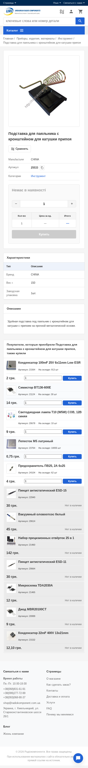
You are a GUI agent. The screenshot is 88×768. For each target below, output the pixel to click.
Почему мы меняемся (59, 714)
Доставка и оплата (58, 696)
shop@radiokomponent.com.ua (21, 702)
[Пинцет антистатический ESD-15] (11, 493)
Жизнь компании (13, 733)
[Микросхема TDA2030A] (11, 588)
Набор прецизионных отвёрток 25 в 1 (46, 538)
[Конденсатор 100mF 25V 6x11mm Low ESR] (11, 365)
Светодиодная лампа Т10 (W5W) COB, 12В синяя (50, 414)
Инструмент (65, 38)
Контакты (52, 690)
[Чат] (78, 758)
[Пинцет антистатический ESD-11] (11, 564)
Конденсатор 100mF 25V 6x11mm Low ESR (49, 362)
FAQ (49, 708)
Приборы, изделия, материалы (36, 38)
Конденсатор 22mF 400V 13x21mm (43, 633)
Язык (56, 3)
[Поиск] (80, 20)
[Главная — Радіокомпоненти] (29, 11)
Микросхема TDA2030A (35, 585)
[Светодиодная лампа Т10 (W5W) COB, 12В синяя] (11, 415)
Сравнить (62, 11)
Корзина (81, 11)
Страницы (8, 3)
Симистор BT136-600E (34, 387)
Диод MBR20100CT (32, 609)
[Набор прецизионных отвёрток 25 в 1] (11, 541)
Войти (71, 11)
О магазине (53, 678)
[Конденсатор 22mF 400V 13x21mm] (11, 636)
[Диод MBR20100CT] (11, 612)
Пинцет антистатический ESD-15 (42, 490)
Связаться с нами (72, 3)
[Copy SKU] (42, 167)
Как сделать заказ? (58, 684)
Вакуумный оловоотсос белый (41, 514)
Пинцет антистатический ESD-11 (42, 561)
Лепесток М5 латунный (35, 441)
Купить (44, 234)
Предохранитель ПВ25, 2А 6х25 (41, 465)
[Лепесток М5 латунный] (11, 444)
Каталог (12, 30)
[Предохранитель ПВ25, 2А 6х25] (11, 468)
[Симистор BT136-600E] (11, 390)
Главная (8, 38)
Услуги (50, 702)
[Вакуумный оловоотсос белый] (11, 517)
